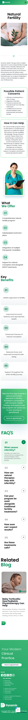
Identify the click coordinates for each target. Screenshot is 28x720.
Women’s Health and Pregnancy (13, 696)
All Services (7, 681)
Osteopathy (7, 685)
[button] (25, 2)
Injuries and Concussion (11, 688)
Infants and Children (10, 690)
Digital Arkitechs (22, 712)
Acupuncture (8, 693)
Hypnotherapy (8, 699)
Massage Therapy (9, 684)
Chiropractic (8, 691)
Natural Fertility (8, 697)
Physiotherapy (8, 682)
